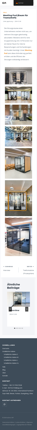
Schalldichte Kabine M (11, 357)
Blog (3, 370)
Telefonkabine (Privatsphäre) (28, 270)
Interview (8, 268)
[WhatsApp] (4, 404)
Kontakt (5, 376)
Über (4, 373)
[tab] (14, 328)
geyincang (10, 21)
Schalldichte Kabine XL (11, 363)
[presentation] (18, 299)
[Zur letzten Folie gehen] (10, 309)
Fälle (5, 12)
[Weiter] (26, 309)
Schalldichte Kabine (8, 351)
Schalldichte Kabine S (11, 354)
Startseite (5, 348)
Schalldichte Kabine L (11, 360)
